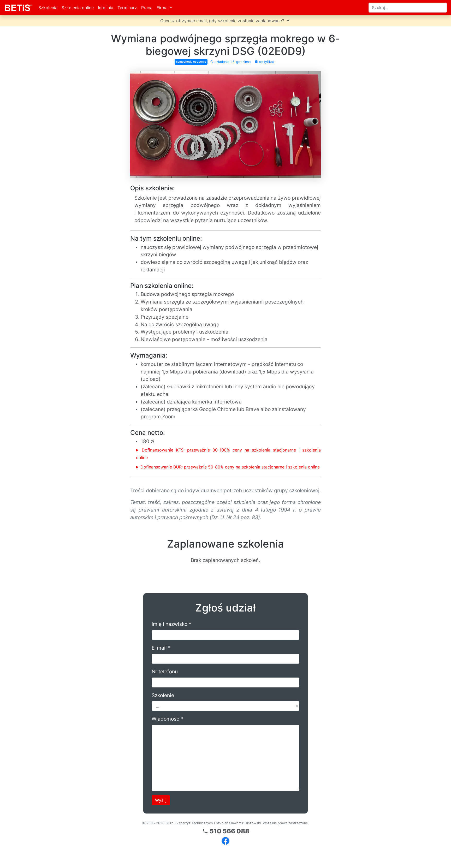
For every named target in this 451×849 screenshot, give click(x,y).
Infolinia (105, 7)
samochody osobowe (191, 61)
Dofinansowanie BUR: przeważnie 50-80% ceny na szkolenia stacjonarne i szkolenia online (230, 467)
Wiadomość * (167, 719)
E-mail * (161, 648)
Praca (146, 7)
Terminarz (127, 7)
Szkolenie (163, 695)
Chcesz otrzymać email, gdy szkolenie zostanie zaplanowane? (225, 20)
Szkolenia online (78, 7)
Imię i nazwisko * (171, 624)
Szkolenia (47, 7)
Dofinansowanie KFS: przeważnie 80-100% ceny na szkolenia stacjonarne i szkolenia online (228, 453)
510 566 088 (225, 831)
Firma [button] (163, 7)
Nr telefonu (165, 671)
